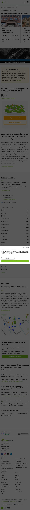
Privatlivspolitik (25, 247)
